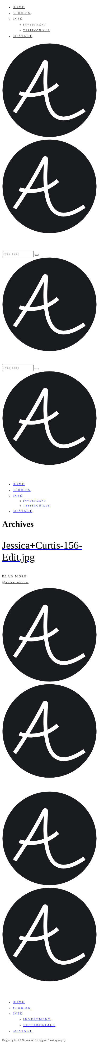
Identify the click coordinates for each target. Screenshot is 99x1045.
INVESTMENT (34, 24)
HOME (19, 7)
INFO (18, 18)
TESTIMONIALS (36, 30)
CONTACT (22, 36)
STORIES (22, 12)
